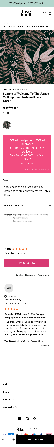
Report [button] (34, 341)
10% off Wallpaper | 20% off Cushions (27, 3)
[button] (27, 108)
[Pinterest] (34, 419)
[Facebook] (19, 419)
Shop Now (27, 163)
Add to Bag (35, 439)
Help (5, 384)
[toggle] (45, 13)
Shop (6, 392)
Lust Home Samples (15, 89)
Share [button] (40, 341)
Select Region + (36, 429)
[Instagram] (27, 419)
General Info (10, 407)
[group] (27, 249)
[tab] (25, 276)
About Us (8, 399)
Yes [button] (28, 341)
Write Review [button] (27, 263)
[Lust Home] (27, 13)
